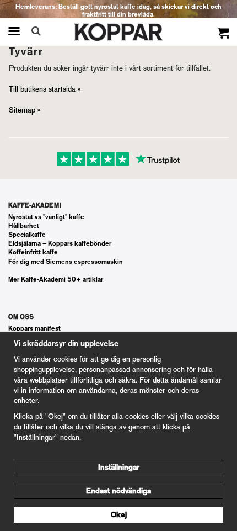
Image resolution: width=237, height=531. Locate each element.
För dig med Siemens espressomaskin (65, 262)
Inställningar (118, 467)
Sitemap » (24, 110)
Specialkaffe (27, 234)
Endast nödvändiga (118, 491)
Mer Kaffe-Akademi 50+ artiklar (55, 279)
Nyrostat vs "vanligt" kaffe (46, 217)
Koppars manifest (34, 328)
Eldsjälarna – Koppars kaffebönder (59, 243)
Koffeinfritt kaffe (33, 252)
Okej (119, 514)
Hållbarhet (23, 226)
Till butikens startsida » (44, 89)
